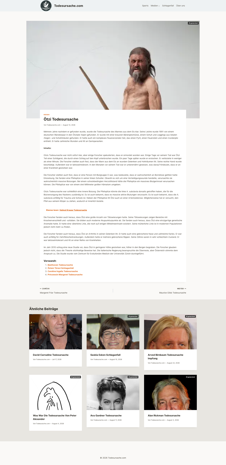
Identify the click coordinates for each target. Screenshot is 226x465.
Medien (47, 115)
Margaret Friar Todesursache (53, 291)
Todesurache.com (54, 125)
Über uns (180, 5)
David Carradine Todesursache (51, 354)
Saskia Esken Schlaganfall (105, 354)
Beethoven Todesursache (60, 265)
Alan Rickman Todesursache (164, 415)
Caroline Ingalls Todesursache (63, 271)
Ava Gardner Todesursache (106, 415)
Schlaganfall (168, 5)
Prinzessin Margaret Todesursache (65, 274)
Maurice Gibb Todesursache (172, 291)
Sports (145, 5)
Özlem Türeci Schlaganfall (61, 268)
